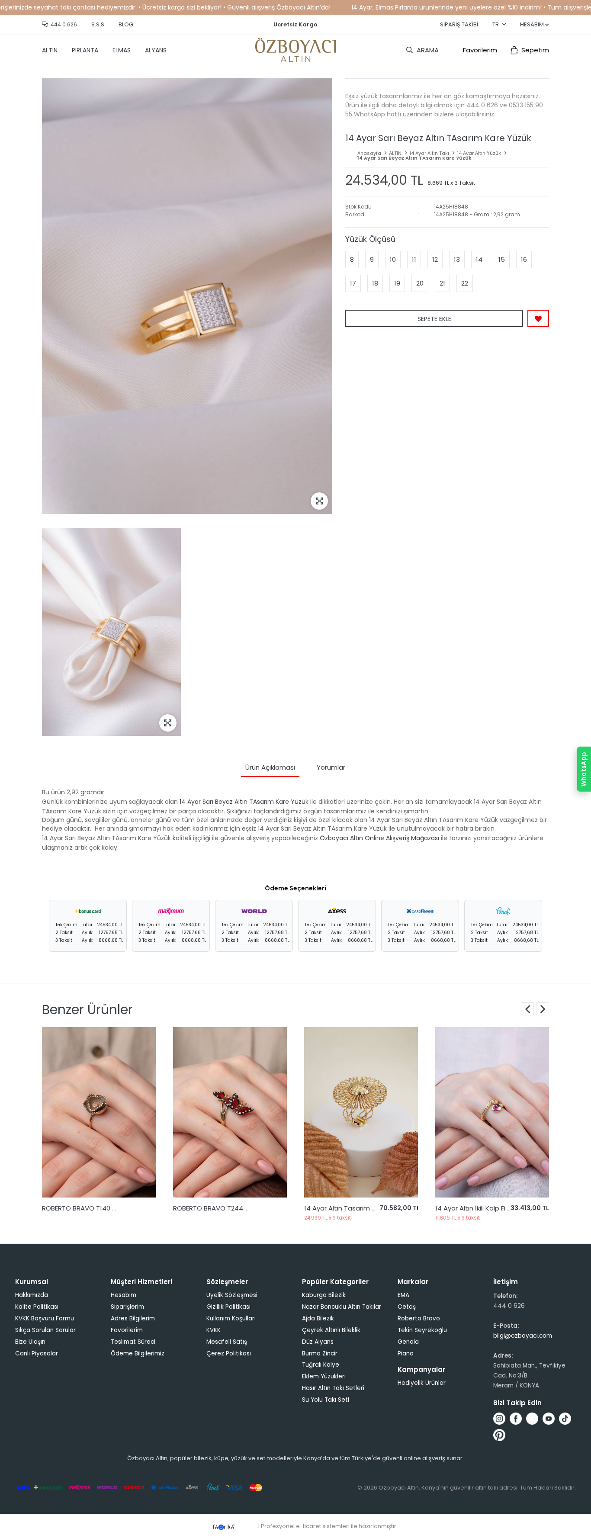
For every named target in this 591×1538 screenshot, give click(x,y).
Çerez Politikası (228, 1353)
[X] (532, 1419)
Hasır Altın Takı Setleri (333, 1388)
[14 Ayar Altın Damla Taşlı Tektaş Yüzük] (492, 1112)
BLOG (126, 24)
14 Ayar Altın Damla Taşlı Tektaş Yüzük (495, 1208)
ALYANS (156, 50)
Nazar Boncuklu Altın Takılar (341, 1307)
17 (353, 283)
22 (464, 283)
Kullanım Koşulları (231, 1318)
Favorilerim (480, 50)
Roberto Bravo (419, 1318)
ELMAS (121, 50)
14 (479, 259)
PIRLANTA (85, 50)
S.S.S (97, 24)
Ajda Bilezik (318, 1318)
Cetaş (407, 1307)
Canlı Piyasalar (36, 1353)
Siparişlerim (127, 1307)
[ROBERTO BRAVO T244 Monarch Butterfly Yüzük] (99, 1112)
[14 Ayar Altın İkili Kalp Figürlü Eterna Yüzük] (361, 1112)
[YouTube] (549, 1419)
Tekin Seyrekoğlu (422, 1330)
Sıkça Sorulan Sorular (45, 1330)
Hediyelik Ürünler (422, 1383)
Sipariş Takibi (459, 24)
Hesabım (123, 1295)
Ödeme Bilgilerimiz (137, 1353)
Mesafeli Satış (226, 1342)
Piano (406, 1353)
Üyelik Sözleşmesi (231, 1295)
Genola (408, 1342)
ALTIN (50, 50)
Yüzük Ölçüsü (370, 239)
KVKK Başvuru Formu (44, 1318)
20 (420, 283)
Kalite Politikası (36, 1307)
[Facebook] (516, 1419)
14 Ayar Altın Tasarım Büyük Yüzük (226, 1208)
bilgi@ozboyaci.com (522, 1336)
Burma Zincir (319, 1353)
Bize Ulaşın (30, 1342)
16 (524, 259)
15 (501, 259)
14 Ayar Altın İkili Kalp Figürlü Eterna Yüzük (368, 1208)
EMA (403, 1295)
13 (457, 259)
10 (393, 259)
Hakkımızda (31, 1295)
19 (397, 283)
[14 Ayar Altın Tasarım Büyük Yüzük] (230, 1112)
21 (442, 283)
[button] (542, 1008)
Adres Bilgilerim (133, 1318)
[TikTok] (565, 1419)
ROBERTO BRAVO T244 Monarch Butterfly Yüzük (116, 1208)
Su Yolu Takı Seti (325, 1400)
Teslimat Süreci (133, 1342)
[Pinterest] (499, 1435)
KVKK (213, 1330)
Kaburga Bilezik (324, 1295)
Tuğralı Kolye (320, 1365)
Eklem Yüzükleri (324, 1376)
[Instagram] (499, 1419)
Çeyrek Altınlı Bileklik (331, 1330)
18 (375, 283)
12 (435, 259)
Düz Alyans (318, 1342)
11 (414, 259)
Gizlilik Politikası (228, 1307)
